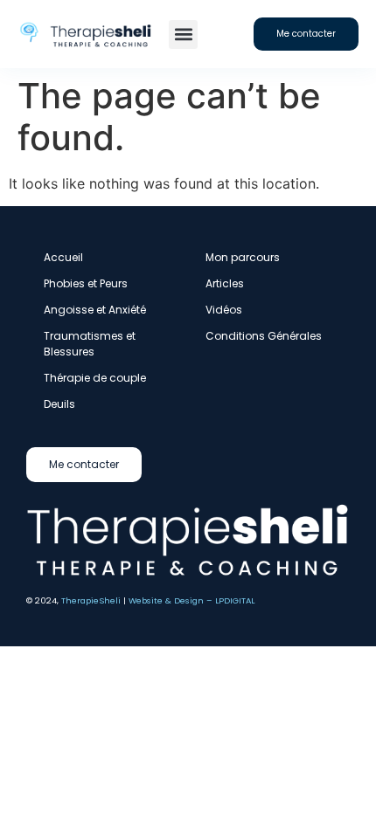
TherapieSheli (91, 600)
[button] (183, 34)
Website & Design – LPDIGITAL (191, 600)
